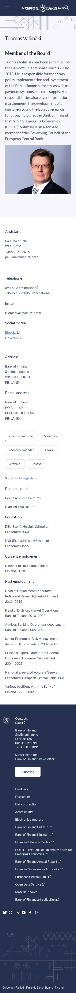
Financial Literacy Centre (32, 842)
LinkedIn (11, 338)
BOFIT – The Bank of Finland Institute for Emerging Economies (43, 852)
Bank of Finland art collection (35, 899)
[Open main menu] (11, 8)
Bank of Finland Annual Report (36, 861)
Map (18, 723)
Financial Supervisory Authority (37, 869)
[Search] (65, 7)
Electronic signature (29, 819)
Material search (26, 892)
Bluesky (10, 332)
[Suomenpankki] (43, 8)
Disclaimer (22, 796)
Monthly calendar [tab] (21, 450)
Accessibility (24, 812)
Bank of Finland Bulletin (31, 827)
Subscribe (27, 772)
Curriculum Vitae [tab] (21, 436)
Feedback (21, 789)
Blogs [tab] (49, 450)
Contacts (21, 718)
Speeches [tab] (50, 436)
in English (26, 478)
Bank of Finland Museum (32, 834)
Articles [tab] (14, 464)
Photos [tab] (36, 464)
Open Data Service (28, 884)
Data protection (26, 804)
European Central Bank (31, 877)
